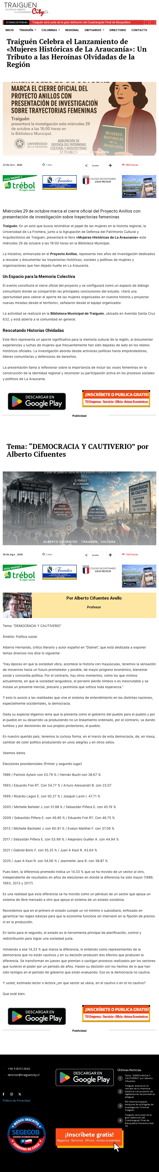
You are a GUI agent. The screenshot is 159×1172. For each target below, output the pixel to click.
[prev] (146, 22)
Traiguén (101, 152)
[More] (110, 165)
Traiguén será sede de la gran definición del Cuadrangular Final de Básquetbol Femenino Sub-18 (139, 1120)
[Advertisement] (101, 6)
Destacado (59, 152)
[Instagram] (12, 1094)
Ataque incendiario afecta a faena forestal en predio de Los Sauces (76, 22)
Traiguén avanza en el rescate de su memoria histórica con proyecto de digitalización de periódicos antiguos (140, 1091)
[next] (152, 22)
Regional (81, 152)
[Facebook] (3, 1094)
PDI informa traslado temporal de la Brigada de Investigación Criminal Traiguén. (139, 1106)
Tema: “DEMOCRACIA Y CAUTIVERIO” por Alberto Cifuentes (139, 1078)
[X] (20, 1094)
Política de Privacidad (16, 1100)
